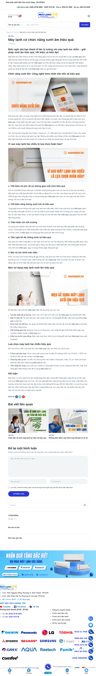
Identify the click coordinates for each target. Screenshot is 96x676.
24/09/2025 (11, 44)
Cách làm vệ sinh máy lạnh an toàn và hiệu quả (27, 438)
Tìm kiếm (84, 25)
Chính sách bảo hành (60, 616)
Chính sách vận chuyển (61, 620)
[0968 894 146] (90, 638)
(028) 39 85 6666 (15, 614)
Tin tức (16, 32)
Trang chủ (9, 32)
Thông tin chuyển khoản (61, 610)
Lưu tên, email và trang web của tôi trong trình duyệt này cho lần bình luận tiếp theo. (42, 487)
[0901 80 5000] (90, 651)
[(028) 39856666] (90, 658)
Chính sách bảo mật (60, 613)
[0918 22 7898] (90, 631)
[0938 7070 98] (90, 644)
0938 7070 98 (14, 617)
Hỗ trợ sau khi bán (59, 623)
